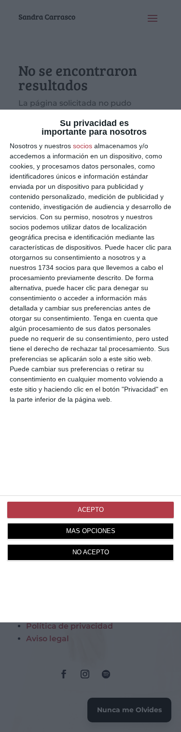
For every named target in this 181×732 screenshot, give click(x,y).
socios (82, 145)
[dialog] (90, 366)
